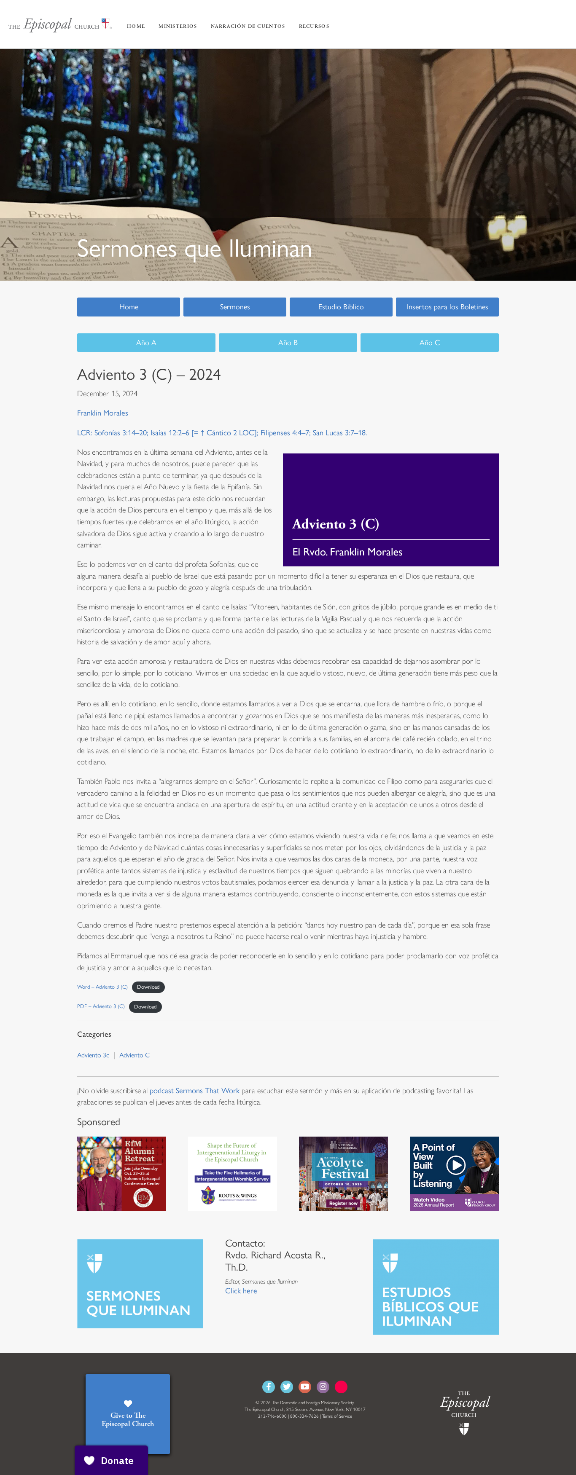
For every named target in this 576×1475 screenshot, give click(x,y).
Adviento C (134, 1055)
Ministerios (178, 26)
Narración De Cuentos (248, 26)
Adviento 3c (93, 1055)
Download (148, 987)
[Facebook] (268, 1387)
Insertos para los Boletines (447, 306)
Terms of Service (337, 1416)
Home (136, 26)
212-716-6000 (272, 1416)
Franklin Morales (102, 413)
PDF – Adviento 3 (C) (101, 1006)
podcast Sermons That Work (195, 1090)
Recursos (314, 26)
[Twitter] (286, 1387)
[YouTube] (305, 1387)
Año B (288, 342)
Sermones (235, 306)
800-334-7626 (304, 1416)
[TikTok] (341, 1387)
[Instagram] (323, 1387)
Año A (146, 342)
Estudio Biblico (341, 306)
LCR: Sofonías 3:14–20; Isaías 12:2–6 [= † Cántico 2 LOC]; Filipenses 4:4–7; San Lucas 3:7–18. (222, 432)
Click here (241, 1290)
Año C (430, 342)
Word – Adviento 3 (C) (102, 987)
